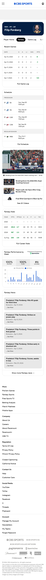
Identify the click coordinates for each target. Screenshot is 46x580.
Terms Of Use (7, 446)
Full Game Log (23, 84)
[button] (3, 3)
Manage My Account (10, 521)
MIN (11, 137)
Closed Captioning (9, 460)
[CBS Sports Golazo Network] (23, 544)
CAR (11, 117)
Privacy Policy (7, 450)
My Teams (6, 529)
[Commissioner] (25, 552)
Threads (5, 507)
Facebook (6, 499)
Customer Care (8, 477)
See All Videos (23, 203)
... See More (9, 307)
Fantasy (21, 40)
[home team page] (7, 103)
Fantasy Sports (8, 394)
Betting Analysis (8, 402)
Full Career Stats (23, 243)
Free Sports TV (8, 398)
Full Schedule (23, 144)
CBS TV (5, 436)
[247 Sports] (15, 548)
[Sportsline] (32, 548)
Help (4, 473)
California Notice (9, 464)
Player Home (9, 40)
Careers (5, 424)
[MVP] (37, 552)
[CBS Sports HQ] (33, 540)
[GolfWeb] (29, 558)
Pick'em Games (8, 391)
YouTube (5, 487)
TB (10, 103)
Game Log (32, 40)
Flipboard (6, 511)
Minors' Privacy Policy (11, 454)
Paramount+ (7, 432)
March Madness (8, 406)
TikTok (4, 491)
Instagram (6, 495)
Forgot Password (9, 533)
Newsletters (7, 525)
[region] (23, 161)
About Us (6, 420)
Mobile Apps (7, 410)
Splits (42, 40)
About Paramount (9, 428)
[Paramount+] (11, 553)
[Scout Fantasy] (17, 558)
